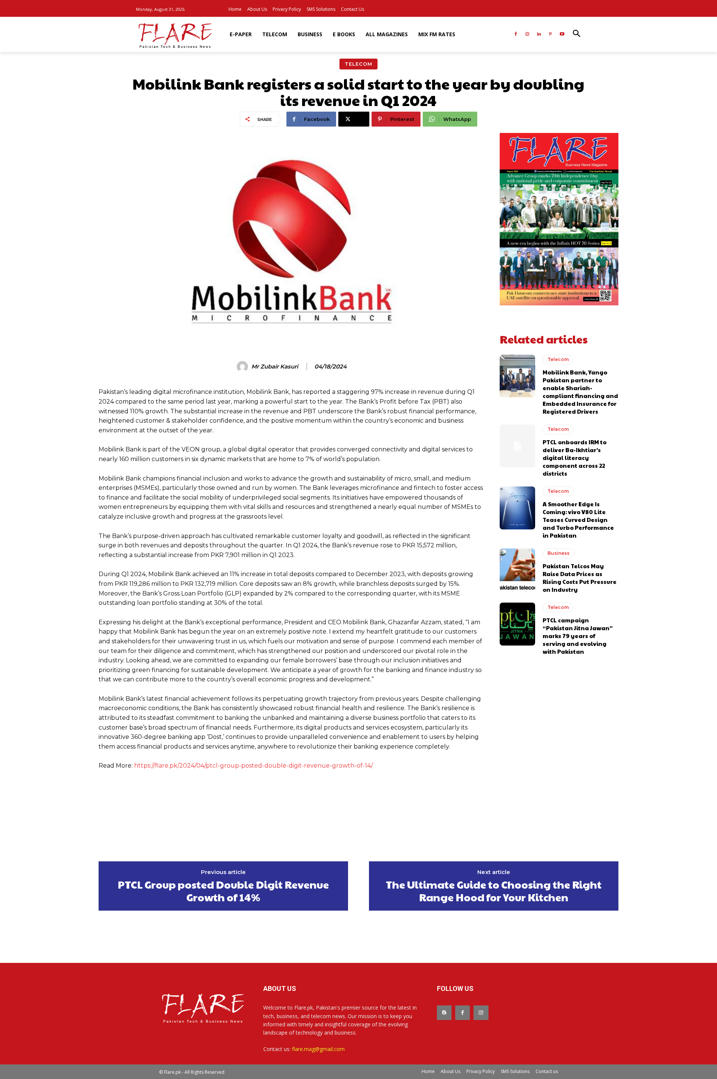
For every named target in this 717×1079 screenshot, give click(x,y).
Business (558, 553)
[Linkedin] (539, 34)
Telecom (358, 64)
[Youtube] (562, 34)
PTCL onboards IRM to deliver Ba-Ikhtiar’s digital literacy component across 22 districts (574, 457)
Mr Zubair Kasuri (274, 366)
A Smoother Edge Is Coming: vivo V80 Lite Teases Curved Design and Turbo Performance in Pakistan (578, 519)
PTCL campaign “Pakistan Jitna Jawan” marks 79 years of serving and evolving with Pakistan (578, 635)
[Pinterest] (550, 34)
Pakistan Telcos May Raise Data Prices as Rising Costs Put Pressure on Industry (580, 577)
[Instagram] (527, 34)
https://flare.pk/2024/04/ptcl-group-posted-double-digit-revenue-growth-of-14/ (253, 765)
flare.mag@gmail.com (318, 1048)
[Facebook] (516, 34)
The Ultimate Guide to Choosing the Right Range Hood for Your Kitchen (494, 890)
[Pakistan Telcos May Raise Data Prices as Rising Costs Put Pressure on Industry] (517, 569)
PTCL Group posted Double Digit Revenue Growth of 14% (223, 890)
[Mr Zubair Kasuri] (243, 366)
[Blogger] (444, 1012)
